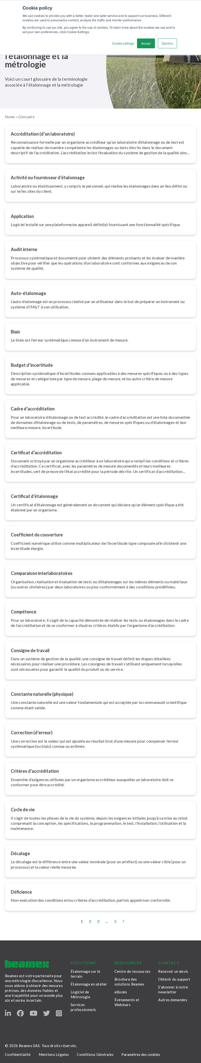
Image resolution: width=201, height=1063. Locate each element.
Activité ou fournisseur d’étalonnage (48, 177)
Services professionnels (83, 1007)
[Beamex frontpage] (27, 964)
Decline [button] (167, 43)
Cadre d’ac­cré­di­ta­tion (33, 408)
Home (10, 116)
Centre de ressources (132, 971)
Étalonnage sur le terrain (85, 973)
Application (22, 216)
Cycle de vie (23, 809)
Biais (15, 331)
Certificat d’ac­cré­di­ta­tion (36, 452)
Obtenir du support (174, 979)
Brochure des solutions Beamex (129, 981)
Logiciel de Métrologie (80, 994)
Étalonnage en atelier (89, 984)
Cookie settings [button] (123, 43)
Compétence (23, 611)
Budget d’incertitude (32, 365)
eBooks (120, 992)
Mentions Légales (54, 1054)
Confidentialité (18, 1054)
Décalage (20, 853)
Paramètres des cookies (140, 1054)
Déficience (21, 892)
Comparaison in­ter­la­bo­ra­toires (42, 573)
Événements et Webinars (126, 1002)
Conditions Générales (95, 1054)
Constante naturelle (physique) (42, 694)
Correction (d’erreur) (31, 732)
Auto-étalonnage (28, 293)
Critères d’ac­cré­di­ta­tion (35, 771)
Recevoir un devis (173, 971)
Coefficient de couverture (37, 534)
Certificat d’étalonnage (34, 496)
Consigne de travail (30, 650)
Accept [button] (146, 43)
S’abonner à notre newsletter (173, 989)
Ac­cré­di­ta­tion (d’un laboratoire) (43, 134)
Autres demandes (172, 1000)
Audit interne (24, 249)
